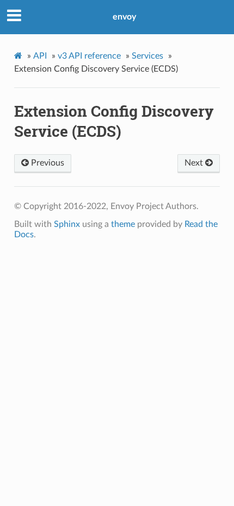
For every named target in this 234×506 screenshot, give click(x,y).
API (40, 56)
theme (123, 224)
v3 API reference (89, 56)
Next (194, 163)
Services (147, 56)
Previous (46, 163)
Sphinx (67, 224)
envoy (124, 16)
